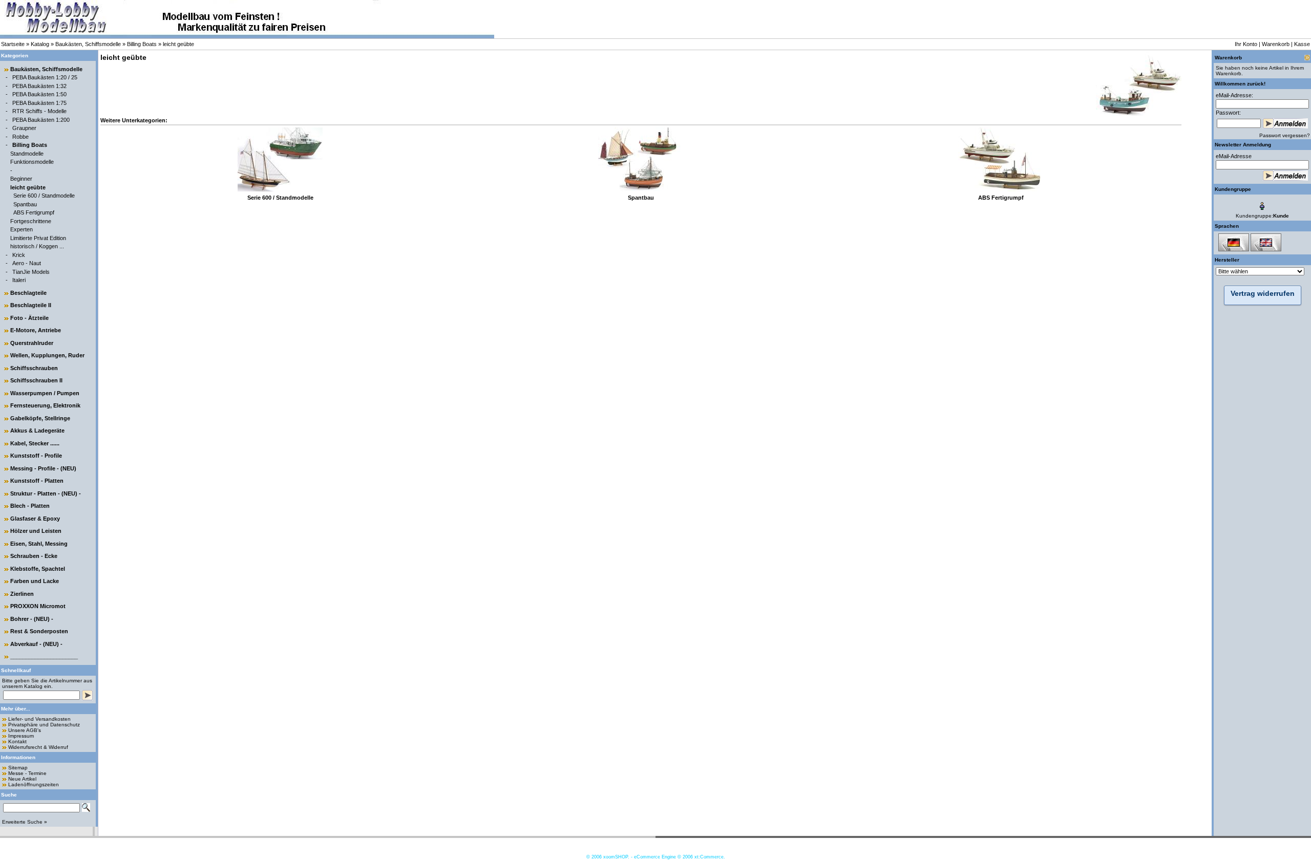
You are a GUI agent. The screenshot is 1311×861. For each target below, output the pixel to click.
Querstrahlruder (31, 343)
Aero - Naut (26, 263)
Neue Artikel (22, 779)
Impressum (21, 736)
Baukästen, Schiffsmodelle (88, 44)
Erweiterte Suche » (24, 822)
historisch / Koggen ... (37, 246)
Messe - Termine (27, 773)
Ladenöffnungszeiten (33, 784)
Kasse (1302, 44)
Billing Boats (142, 44)
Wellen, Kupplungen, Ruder (47, 355)
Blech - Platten (30, 506)
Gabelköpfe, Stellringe (40, 418)
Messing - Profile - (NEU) (43, 468)
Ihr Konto (1246, 44)
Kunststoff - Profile (36, 456)
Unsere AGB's (24, 730)
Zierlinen (22, 594)
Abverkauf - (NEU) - (36, 644)
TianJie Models (31, 272)
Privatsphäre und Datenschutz (44, 724)
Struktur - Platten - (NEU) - (45, 493)
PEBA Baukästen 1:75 (39, 103)
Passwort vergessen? (1284, 135)
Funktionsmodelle (32, 162)
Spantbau (25, 204)
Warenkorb (1275, 44)
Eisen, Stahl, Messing (39, 544)
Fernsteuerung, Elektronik (45, 405)
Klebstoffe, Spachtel (37, 569)
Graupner (24, 128)
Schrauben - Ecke (33, 556)
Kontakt (17, 741)
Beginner (21, 179)
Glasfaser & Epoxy (35, 518)
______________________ (44, 656)
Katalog (40, 44)
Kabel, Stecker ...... (34, 443)
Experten (21, 229)
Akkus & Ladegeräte (37, 430)
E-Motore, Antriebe (35, 330)
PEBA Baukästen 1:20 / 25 (44, 77)
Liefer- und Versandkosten (39, 719)
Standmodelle (27, 153)
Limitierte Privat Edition (38, 238)
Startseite (13, 44)
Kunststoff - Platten (37, 481)
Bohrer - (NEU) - (31, 619)
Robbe (20, 137)
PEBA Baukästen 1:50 (39, 94)
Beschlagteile (28, 293)
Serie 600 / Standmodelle (44, 195)
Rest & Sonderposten (39, 631)
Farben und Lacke (34, 581)
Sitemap (18, 767)
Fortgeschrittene (30, 221)
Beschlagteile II (30, 305)
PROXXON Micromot (38, 606)
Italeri (19, 280)
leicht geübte (178, 44)
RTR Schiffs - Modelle (39, 111)
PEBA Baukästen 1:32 (39, 86)
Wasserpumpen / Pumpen (44, 393)
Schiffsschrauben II (36, 380)
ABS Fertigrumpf (33, 212)
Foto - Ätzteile (29, 318)
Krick (18, 255)
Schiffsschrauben (34, 368)
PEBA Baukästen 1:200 (41, 120)
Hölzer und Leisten (35, 531)
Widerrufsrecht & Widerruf (38, 747)
